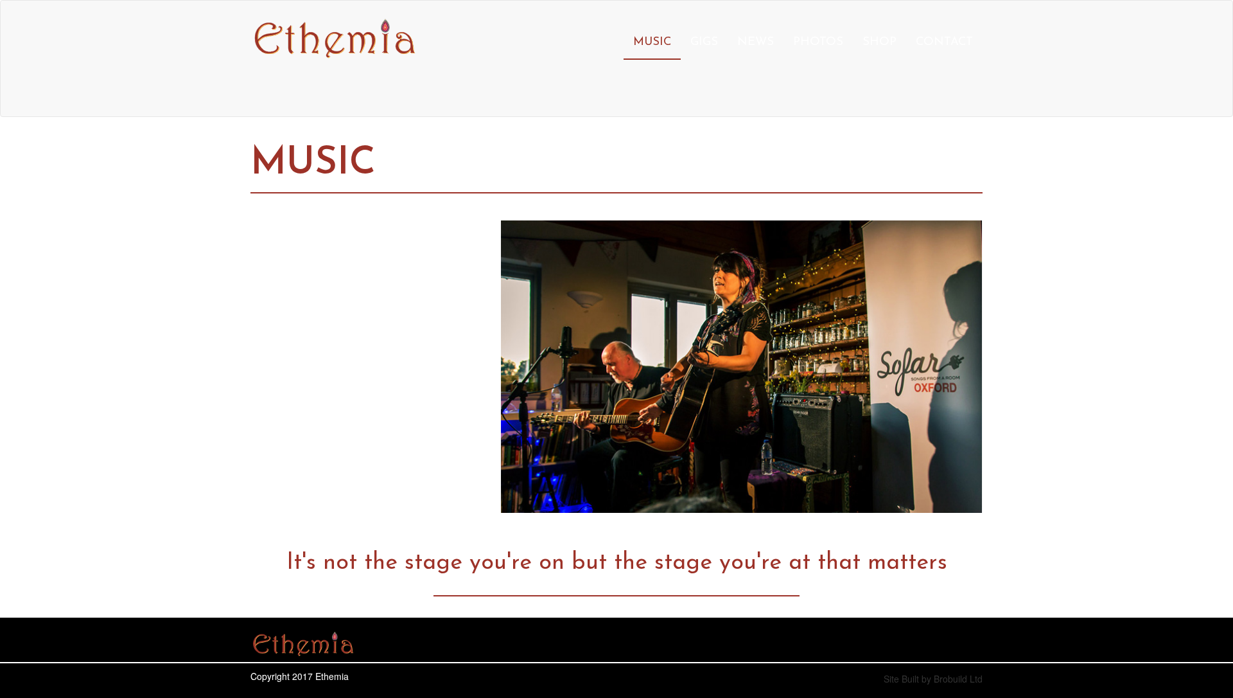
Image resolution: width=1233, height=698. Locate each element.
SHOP (879, 42)
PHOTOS (818, 42)
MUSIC (652, 42)
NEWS (755, 42)
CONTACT (944, 42)
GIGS (704, 42)
